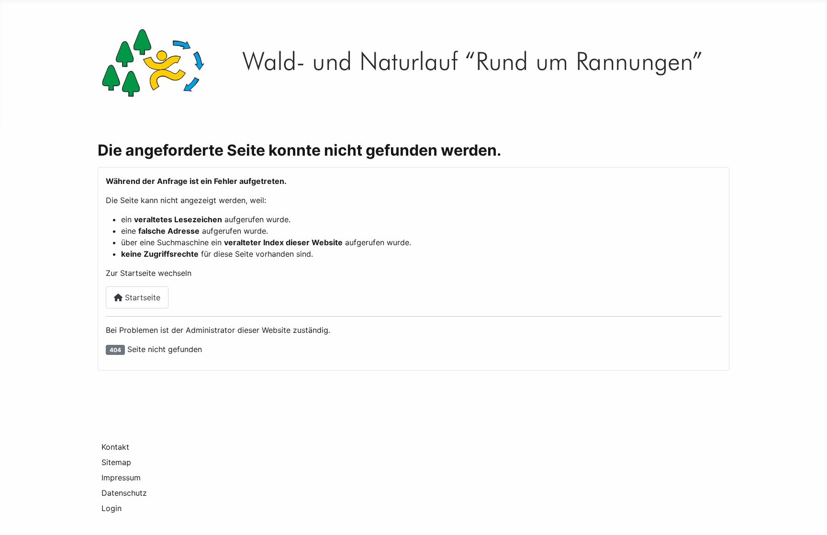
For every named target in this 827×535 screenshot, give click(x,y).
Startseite (141, 297)
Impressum (121, 477)
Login (111, 508)
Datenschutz (124, 493)
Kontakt (115, 447)
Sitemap (116, 462)
